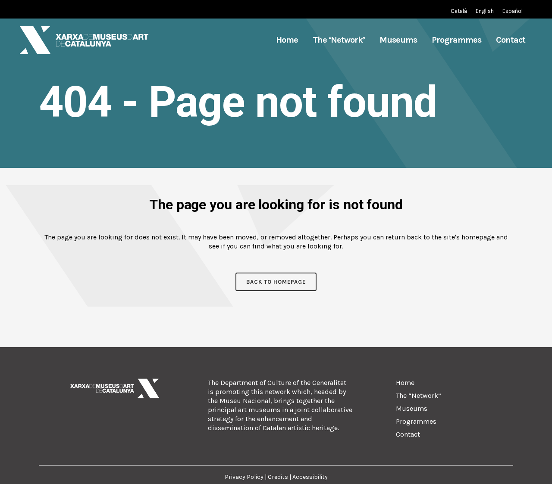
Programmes (416, 421)
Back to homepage (276, 282)
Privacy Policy (245, 477)
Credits (278, 477)
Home (405, 383)
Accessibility (310, 477)
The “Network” (418, 395)
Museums (411, 408)
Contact (408, 434)
